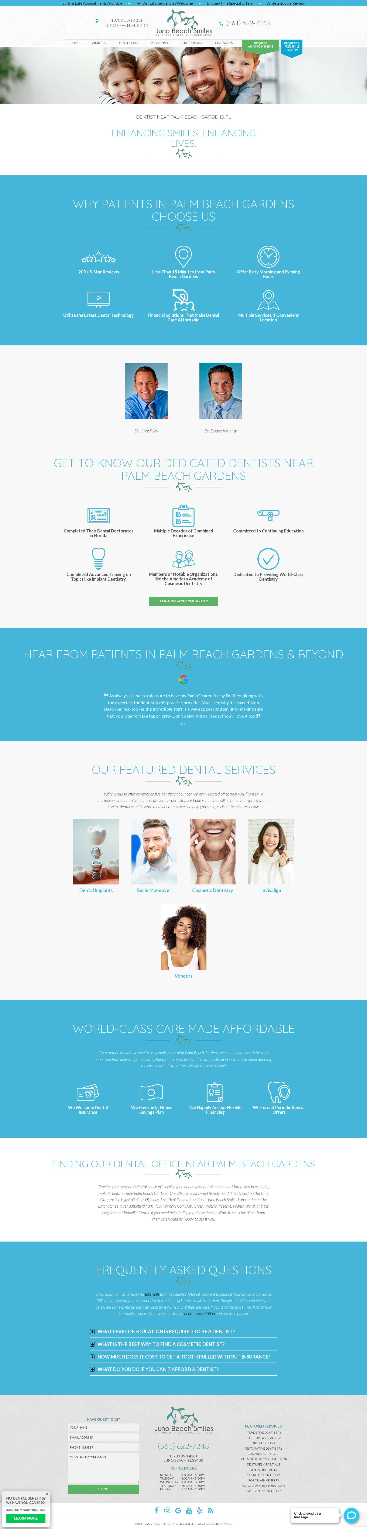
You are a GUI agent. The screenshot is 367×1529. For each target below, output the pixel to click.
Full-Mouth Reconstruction (263, 1459)
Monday (166, 1475)
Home (75, 43)
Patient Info (160, 43)
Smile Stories (192, 43)
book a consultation (200, 1313)
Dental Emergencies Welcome (167, 3)
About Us (99, 43)
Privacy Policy (179, 1524)
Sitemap (167, 1524)
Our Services (128, 43)
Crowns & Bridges (263, 1454)
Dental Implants (263, 1469)
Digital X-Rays (263, 1443)
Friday (165, 1489)
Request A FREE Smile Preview (292, 47)
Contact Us (224, 43)
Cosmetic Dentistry (263, 1475)
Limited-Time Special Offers (230, 3)
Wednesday (169, 1482)
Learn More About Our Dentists (183, 601)
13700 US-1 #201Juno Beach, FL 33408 (127, 23)
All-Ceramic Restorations (263, 1485)
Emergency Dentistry (263, 1491)
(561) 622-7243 (247, 23)
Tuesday (167, 1478)
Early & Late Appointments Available (92, 3)
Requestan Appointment (260, 45)
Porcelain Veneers (263, 1480)
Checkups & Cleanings (264, 1438)
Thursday (168, 1485)
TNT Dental (226, 1524)
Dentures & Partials (263, 1464)
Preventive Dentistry (263, 1432)
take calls (152, 1294)
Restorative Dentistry (263, 1448)
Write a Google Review (286, 3)
